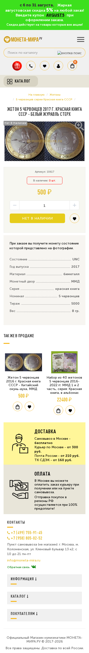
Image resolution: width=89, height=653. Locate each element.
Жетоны (55, 94)
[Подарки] (17, 65)
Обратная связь (18, 567)
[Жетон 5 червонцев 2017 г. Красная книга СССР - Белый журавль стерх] (44, 141)
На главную (36, 94)
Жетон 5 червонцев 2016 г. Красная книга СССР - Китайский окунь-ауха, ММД (23, 383)
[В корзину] (17, 406)
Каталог (19, 596)
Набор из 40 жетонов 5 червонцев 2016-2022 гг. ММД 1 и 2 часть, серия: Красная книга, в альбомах (64, 385)
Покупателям (23, 613)
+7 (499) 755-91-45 (26, 532)
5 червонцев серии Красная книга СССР (44, 99)
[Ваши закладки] (44, 65)
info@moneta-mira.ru (23, 560)
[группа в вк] (33, 567)
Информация (23, 578)
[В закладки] (74, 220)
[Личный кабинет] (58, 65)
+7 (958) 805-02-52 (26, 538)
